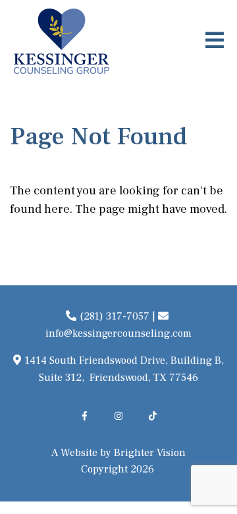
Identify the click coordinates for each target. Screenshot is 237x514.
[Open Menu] (214, 41)
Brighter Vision (150, 452)
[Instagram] (118, 416)
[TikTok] (153, 416)
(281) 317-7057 (114, 316)
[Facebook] (84, 416)
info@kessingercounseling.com (118, 333)
